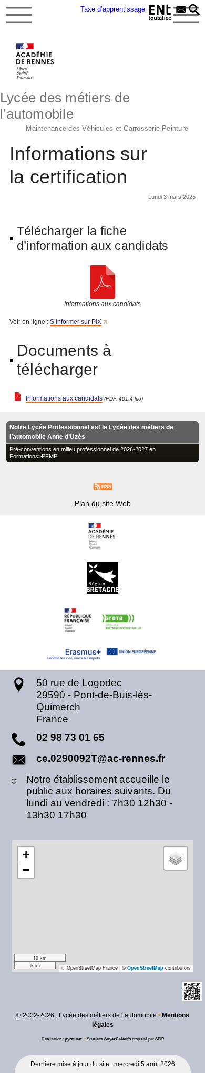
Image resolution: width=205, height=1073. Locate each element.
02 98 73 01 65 (70, 737)
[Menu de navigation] (19, 15)
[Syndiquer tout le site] (103, 486)
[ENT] (160, 14)
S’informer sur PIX (75, 321)
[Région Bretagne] (102, 578)
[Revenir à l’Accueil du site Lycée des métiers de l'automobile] (35, 61)
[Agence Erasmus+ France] (102, 655)
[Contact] (181, 10)
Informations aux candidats (64, 398)
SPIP (159, 1039)
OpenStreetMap (145, 967)
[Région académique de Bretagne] (102, 536)
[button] (194, 10)
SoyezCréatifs (117, 1039)
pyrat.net (73, 1039)
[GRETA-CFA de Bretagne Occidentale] (102, 620)
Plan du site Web (103, 503)
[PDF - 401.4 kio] (102, 282)
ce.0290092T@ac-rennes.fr (100, 758)
